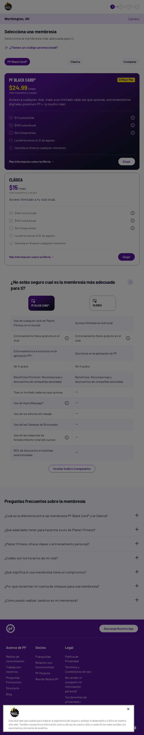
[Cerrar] (128, 709)
